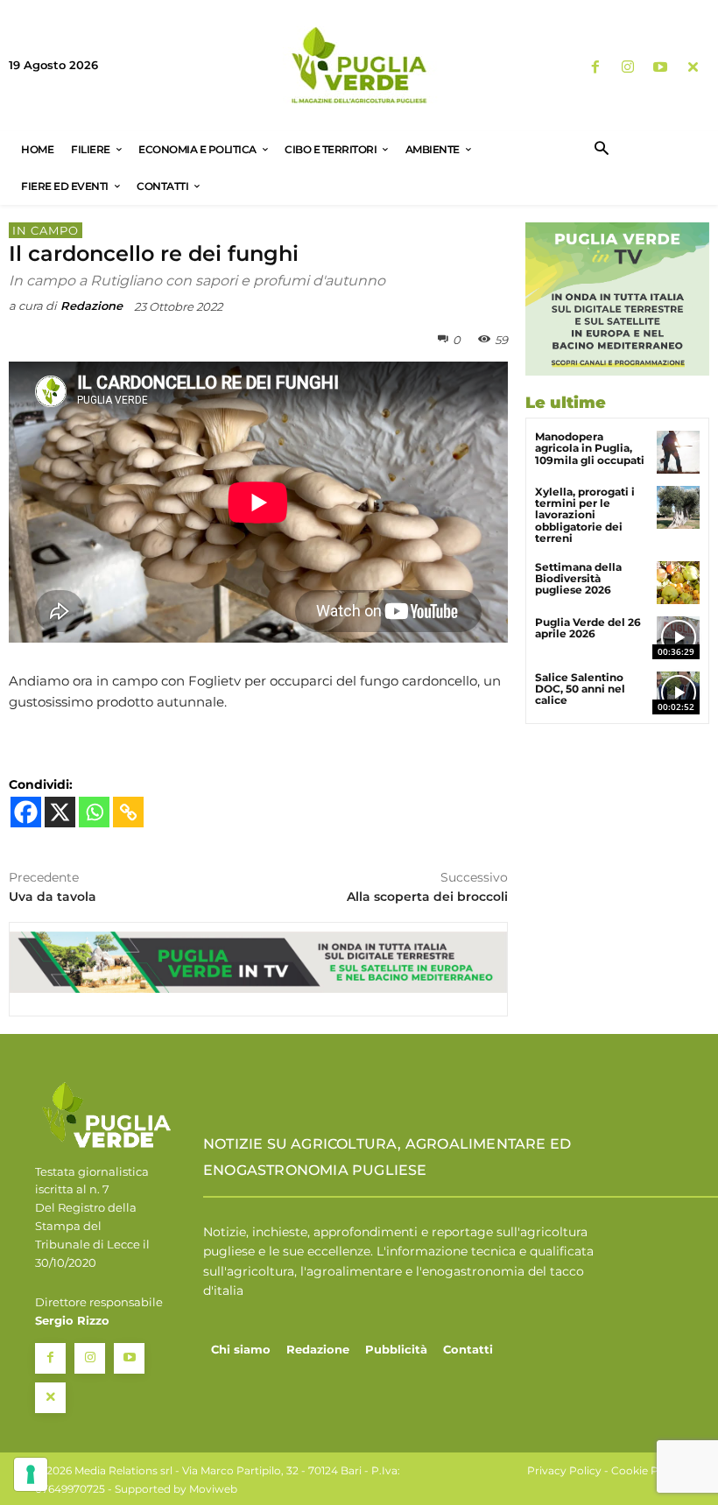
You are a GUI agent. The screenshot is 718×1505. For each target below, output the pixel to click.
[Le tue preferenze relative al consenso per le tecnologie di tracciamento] (30, 1474)
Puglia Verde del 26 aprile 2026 (588, 627)
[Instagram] (627, 68)
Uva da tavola (52, 896)
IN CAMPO (45, 230)
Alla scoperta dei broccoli (427, 896)
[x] (693, 68)
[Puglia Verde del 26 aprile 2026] (678, 637)
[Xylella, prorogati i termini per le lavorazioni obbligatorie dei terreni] (678, 507)
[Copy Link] (128, 812)
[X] (60, 812)
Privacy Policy (564, 1470)
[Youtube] (660, 68)
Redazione (91, 306)
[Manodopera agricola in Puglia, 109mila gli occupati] (678, 452)
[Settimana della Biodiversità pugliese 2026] (678, 582)
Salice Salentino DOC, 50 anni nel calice (580, 689)
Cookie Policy (647, 1470)
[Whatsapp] (94, 812)
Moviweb (213, 1488)
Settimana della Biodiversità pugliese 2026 (578, 578)
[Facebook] (595, 68)
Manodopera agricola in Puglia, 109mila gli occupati (589, 448)
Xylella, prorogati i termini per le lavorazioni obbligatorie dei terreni (585, 515)
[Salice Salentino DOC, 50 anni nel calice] (678, 693)
